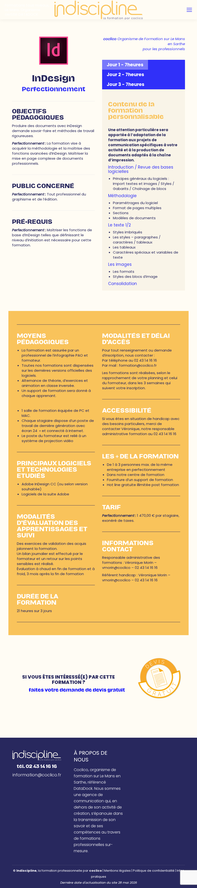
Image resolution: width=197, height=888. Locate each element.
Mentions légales (117, 870)
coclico (95, 870)
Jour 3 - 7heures (125, 84)
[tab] (125, 65)
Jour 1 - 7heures (125, 64)
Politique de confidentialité (153, 870)
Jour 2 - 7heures (125, 74)
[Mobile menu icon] (189, 10)
